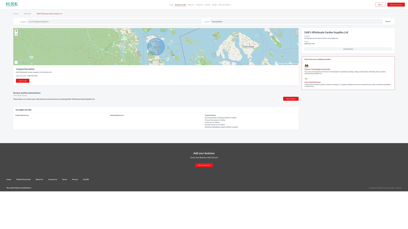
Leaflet (280, 64)
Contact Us (199, 5)
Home (172, 5)
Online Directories (23, 179)
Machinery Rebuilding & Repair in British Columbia (221, 127)
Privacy (75, 179)
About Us (191, 5)
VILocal (15, 14)
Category (23, 22)
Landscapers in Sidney (212, 122)
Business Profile (180, 5)
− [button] (16, 34)
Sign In (380, 5)
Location (207, 22)
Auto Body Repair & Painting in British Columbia (220, 118)
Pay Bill (214, 5)
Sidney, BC (27, 14)
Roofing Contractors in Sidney (215, 125)
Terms (64, 179)
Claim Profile (22, 81)
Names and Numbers (23, 188)
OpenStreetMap (287, 64)
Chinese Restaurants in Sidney (215, 120)
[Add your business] (204, 163)
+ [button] (16, 31)
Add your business (224, 5)
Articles (207, 5)
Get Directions (348, 49)
